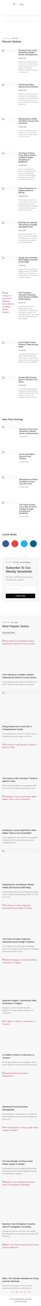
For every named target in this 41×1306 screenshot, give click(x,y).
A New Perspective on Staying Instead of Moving (27, 190)
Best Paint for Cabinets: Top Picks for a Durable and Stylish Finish (27, 225)
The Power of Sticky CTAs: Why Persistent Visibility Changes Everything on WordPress (27, 157)
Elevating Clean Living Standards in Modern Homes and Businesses (28, 52)
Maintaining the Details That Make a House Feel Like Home (28, 121)
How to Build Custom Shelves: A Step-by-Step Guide (28, 344)
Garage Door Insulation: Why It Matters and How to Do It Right (28, 260)
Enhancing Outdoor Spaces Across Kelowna (27, 456)
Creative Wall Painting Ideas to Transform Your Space (28, 379)
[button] (20, 18)
